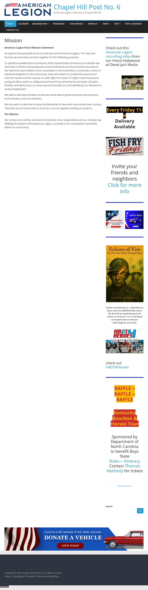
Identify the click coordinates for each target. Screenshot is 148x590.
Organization (39, 23)
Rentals (92, 23)
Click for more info (124, 188)
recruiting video (119, 56)
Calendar (23, 23)
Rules (114, 461)
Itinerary (132, 461)
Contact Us (12, 30)
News (106, 23)
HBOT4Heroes (117, 367)
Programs (58, 23)
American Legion (119, 52)
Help (116, 23)
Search (109, 506)
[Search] (140, 511)
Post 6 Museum (133, 23)
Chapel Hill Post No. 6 (87, 6)
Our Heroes (76, 23)
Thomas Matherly (123, 468)
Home (9, 23)
